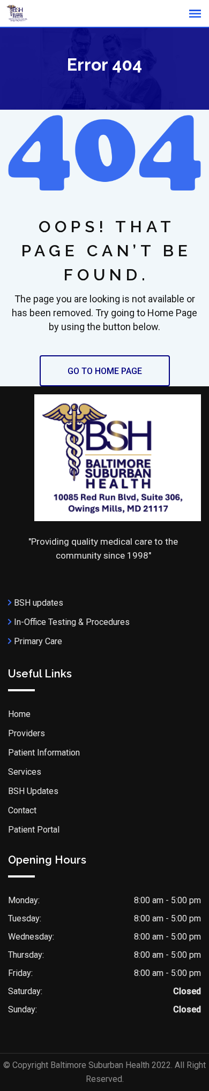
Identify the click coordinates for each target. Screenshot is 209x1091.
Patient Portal (33, 830)
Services (24, 772)
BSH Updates (33, 791)
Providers (26, 733)
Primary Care (38, 641)
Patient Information (44, 752)
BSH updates (38, 603)
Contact (22, 810)
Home (19, 714)
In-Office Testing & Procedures (72, 622)
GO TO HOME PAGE (105, 371)
